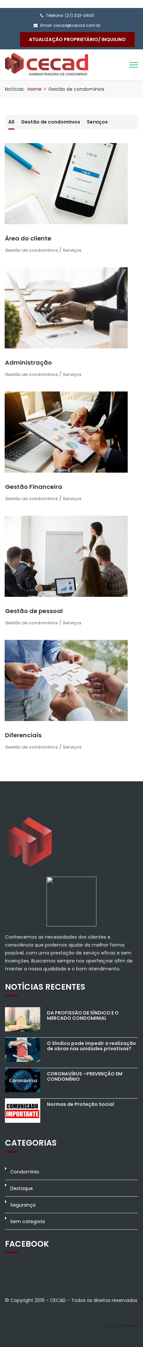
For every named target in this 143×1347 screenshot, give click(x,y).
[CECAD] (46, 63)
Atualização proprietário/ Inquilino (77, 39)
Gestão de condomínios (50, 122)
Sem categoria (27, 1221)
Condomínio (24, 1171)
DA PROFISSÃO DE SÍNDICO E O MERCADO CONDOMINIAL (83, 1015)
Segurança (23, 1205)
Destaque (21, 1188)
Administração (28, 362)
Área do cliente (28, 238)
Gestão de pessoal (34, 611)
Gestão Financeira (33, 487)
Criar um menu (120, 1325)
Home (35, 89)
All (11, 122)
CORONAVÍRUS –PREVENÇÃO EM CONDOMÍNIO (84, 1076)
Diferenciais (23, 735)
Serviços (97, 122)
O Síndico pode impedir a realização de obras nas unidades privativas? (91, 1046)
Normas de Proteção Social (80, 1104)
